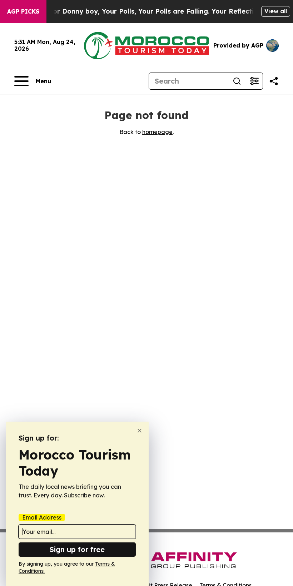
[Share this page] (274, 81)
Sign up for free (77, 549)
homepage (157, 131)
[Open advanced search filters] (254, 81)
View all (275, 11)
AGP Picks (23, 11)
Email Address (41, 517)
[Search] (236, 81)
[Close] (139, 430)
